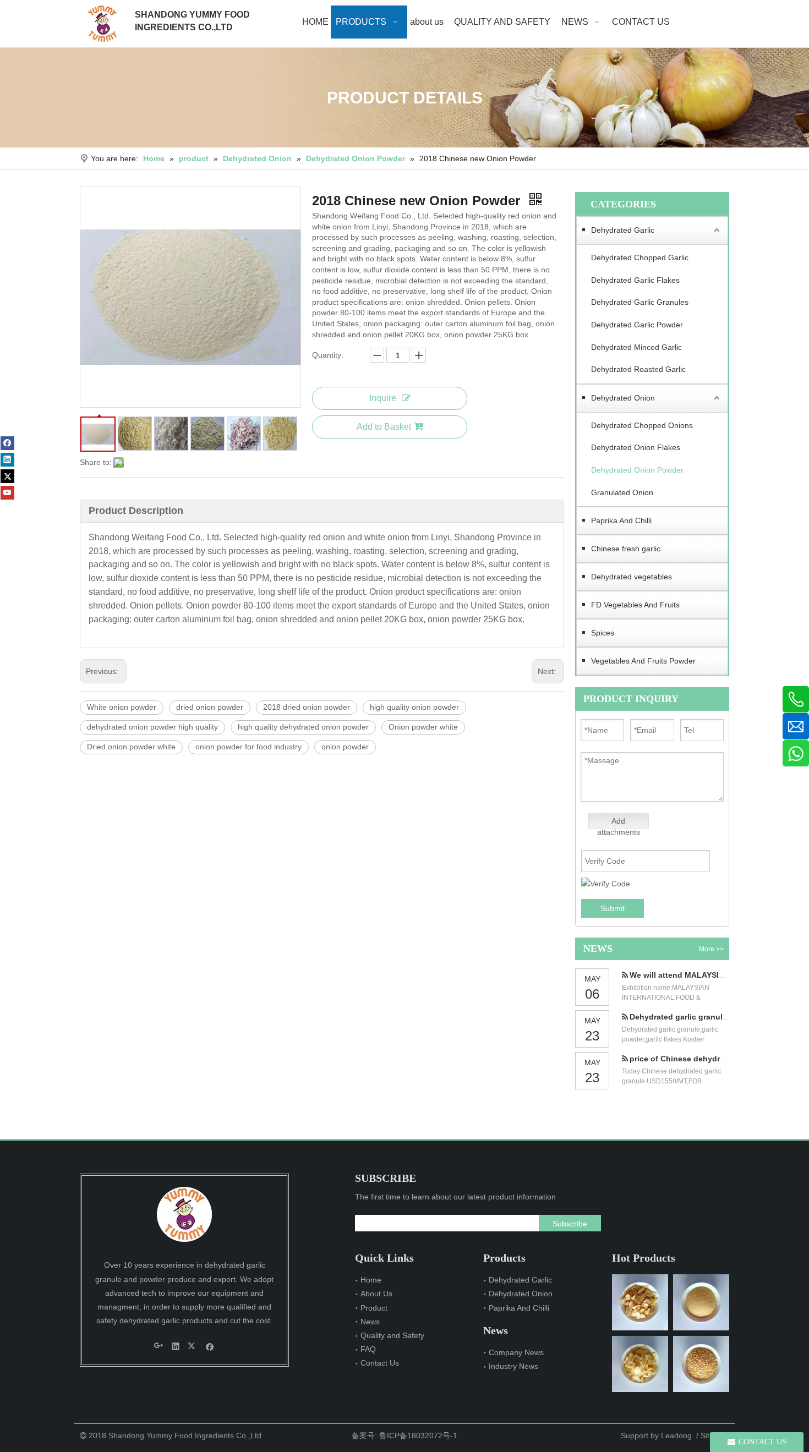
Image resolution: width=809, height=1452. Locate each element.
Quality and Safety (392, 1335)
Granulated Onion (622, 492)
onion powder (345, 746)
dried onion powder (209, 707)
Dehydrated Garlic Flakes (635, 280)
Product (373, 1307)
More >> (711, 949)
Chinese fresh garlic (625, 548)
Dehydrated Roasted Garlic (638, 369)
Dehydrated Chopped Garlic (639, 257)
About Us (376, 1293)
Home (370, 1279)
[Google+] (159, 1346)
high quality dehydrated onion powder (303, 726)
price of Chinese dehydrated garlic (694, 1058)
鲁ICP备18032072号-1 (418, 1435)
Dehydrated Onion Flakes (635, 447)
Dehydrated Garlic (622, 230)
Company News (516, 1352)
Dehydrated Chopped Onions (642, 425)
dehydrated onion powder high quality (152, 726)
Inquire (382, 398)
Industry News (513, 1366)
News (370, 1321)
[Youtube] (7, 493)
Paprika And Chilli (621, 520)
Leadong (676, 1435)
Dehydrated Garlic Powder (637, 324)
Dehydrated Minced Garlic (636, 347)
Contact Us (379, 1362)
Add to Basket (384, 426)
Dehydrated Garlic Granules (639, 302)
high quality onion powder (414, 707)
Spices (602, 632)
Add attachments (618, 823)
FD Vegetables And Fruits (635, 604)
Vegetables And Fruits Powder (643, 660)
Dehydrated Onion (623, 397)
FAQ (368, 1349)
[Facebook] (7, 443)
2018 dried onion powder (306, 707)
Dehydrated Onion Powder (637, 469)
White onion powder (121, 707)
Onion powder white (423, 726)
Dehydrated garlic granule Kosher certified (709, 1016)
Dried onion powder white (131, 746)
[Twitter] (7, 476)
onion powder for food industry (248, 746)
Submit (612, 908)
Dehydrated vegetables (631, 576)
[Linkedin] (7, 460)
